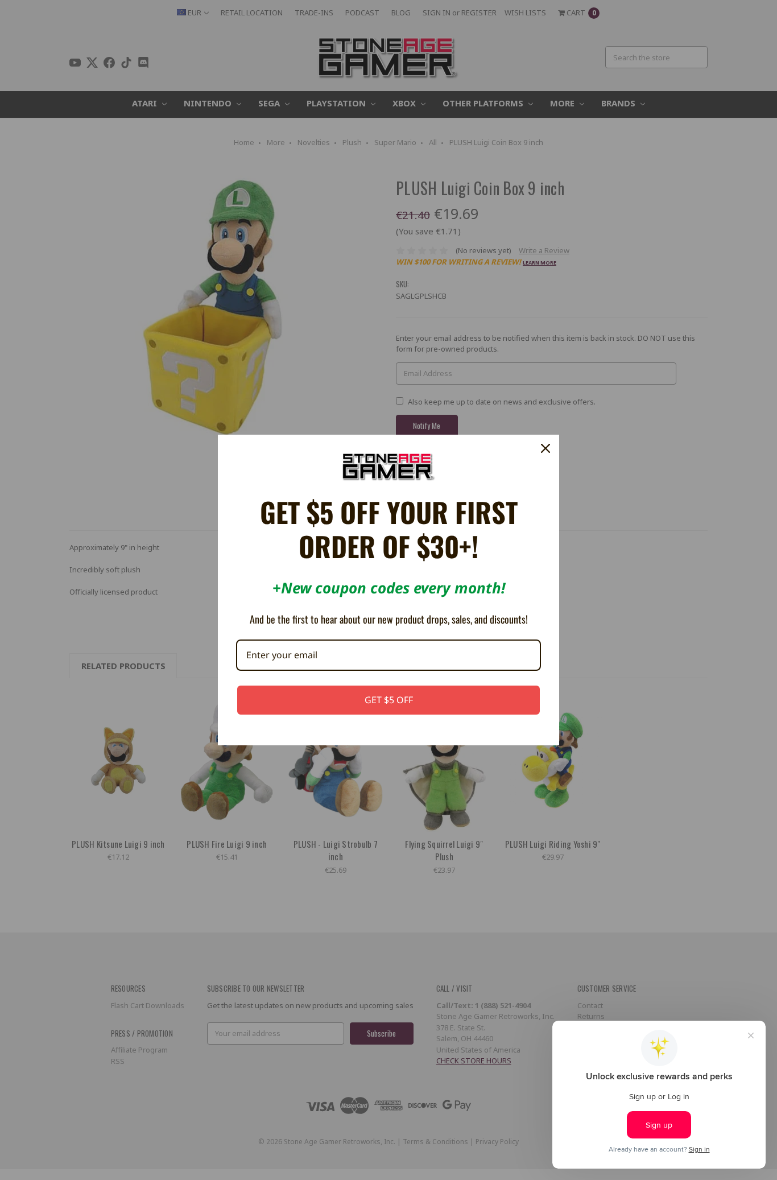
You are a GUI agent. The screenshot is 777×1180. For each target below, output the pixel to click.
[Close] (545, 448)
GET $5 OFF (389, 700)
